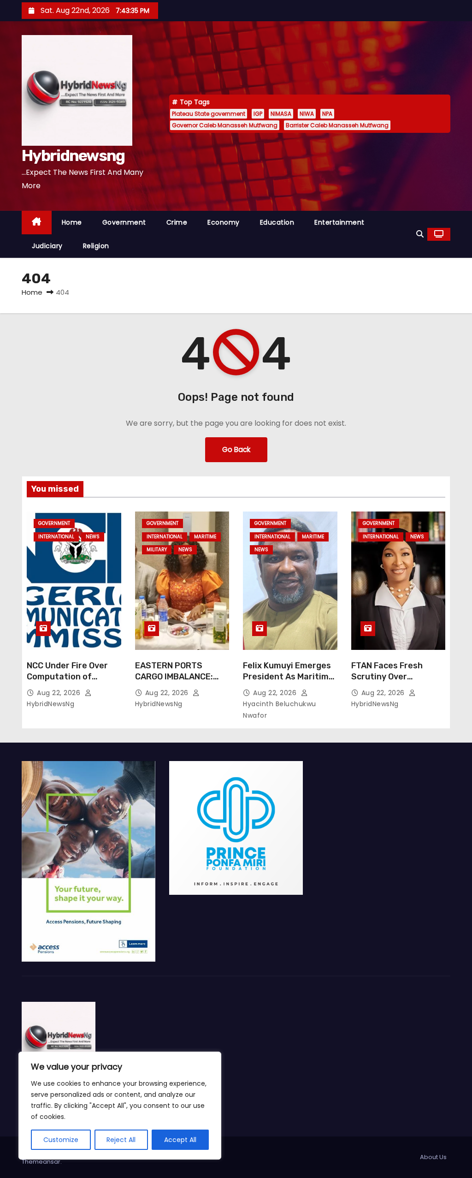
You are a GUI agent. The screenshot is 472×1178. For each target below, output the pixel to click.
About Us (433, 1157)
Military (157, 549)
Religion (96, 245)
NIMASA (281, 114)
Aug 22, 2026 (60, 692)
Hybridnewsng (73, 155)
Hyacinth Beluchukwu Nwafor (279, 709)
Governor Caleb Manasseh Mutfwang (224, 125)
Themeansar (41, 1161)
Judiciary (47, 245)
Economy (223, 222)
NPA (327, 114)
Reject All (121, 1139)
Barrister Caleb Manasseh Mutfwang (337, 125)
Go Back (236, 449)
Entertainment (339, 222)
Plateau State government (208, 114)
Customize (60, 1139)
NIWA (307, 114)
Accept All (180, 1139)
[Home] (37, 222)
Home (72, 222)
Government (124, 222)
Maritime (205, 536)
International (56, 536)
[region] (119, 1106)
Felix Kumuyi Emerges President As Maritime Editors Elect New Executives (288, 682)
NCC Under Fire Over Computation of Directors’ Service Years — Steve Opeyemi (74, 682)
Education (277, 222)
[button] (420, 234)
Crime (177, 222)
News (93, 536)
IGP (258, 114)
